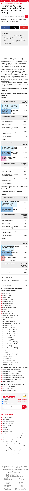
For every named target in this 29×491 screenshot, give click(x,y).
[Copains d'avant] (8, 486)
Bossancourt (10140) (7, 299)
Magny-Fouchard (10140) (9, 332)
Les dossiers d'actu (8, 404)
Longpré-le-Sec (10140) (8, 327)
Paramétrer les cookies (17, 469)
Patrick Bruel (6, 429)
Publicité (26, 466)
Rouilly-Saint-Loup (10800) (9, 350)
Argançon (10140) (7, 295)
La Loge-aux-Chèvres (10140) (10, 321)
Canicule (5, 427)
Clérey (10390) (15, 21)
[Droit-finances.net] (21, 483)
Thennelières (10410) (8, 356)
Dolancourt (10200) (7, 313)
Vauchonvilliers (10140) (8, 360)
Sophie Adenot (7, 425)
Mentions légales (11, 471)
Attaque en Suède (7, 431)
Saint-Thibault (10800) (8, 386)
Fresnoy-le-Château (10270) (10, 315)
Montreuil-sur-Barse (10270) (10, 344)
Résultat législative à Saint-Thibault (12, 375)
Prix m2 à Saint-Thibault (9, 390)
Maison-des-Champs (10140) (10, 334)
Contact (6, 467)
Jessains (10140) (6, 319)
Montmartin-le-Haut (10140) (10, 342)
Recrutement (22, 467)
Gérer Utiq (25, 469)
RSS (17, 467)
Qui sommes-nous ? (6, 466)
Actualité (5, 399)
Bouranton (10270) (7, 301)
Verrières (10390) (7, 364)
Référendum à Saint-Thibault (10, 381)
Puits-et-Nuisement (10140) (10, 348)
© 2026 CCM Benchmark (14, 472)
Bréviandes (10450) (7, 303)
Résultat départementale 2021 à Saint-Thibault (9, 37)
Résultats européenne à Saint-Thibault (13, 377)
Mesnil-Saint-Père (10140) (9, 336)
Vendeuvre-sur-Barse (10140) (10, 362)
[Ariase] (8, 489)
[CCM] (21, 479)
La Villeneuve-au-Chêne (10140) (11, 323)
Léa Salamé (6, 419)
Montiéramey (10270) (8, 340)
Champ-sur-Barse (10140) (9, 307)
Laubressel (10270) (7, 325)
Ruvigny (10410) (6, 352)
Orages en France (7, 417)
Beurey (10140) (6, 297)
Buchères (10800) (7, 305)
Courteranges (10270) (8, 311)
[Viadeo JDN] (21, 486)
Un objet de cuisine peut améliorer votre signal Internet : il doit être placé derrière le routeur (14, 456)
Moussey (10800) (7, 346)
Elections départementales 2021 (13, 3)
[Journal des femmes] (8, 479)
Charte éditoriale (19, 466)
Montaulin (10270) (7, 338)
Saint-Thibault (19, 39)
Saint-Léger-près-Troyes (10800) (11, 354)
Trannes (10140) (6, 358)
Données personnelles (6, 469)
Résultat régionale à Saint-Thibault (11, 371)
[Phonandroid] (21, 489)
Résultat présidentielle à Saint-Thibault (13, 373)
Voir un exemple (22, 399)
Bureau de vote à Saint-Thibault (11, 369)
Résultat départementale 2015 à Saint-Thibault (9, 42)
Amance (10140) (6, 293)
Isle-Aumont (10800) (13, 19)
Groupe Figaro (19, 471)
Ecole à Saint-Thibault (8, 388)
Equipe (13, 466)
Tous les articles (12, 467)
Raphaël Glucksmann (9, 421)
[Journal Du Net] (8, 483)
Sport (5, 401)
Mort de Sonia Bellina (8, 423)
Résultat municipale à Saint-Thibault (12, 379)
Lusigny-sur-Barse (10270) (9, 330)
